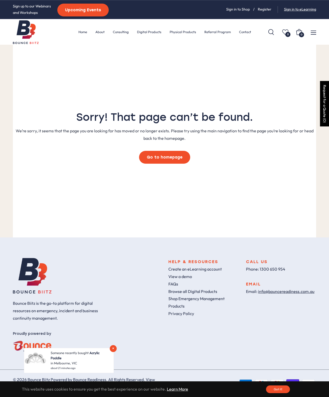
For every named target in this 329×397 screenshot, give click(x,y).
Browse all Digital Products (192, 291)
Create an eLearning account (195, 269)
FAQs (173, 284)
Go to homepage (164, 157)
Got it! (278, 389)
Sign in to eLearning (300, 9)
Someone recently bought (70, 353)
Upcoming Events (83, 10)
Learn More (177, 389)
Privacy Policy (181, 313)
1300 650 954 (272, 269)
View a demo (180, 276)
